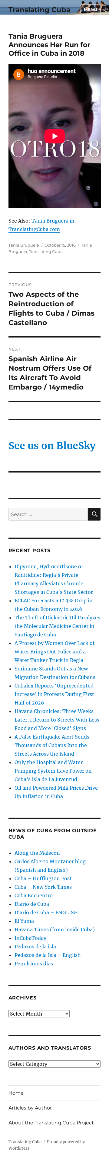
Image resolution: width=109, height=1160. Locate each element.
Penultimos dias (34, 964)
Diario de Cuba (32, 904)
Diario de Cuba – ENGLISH (46, 912)
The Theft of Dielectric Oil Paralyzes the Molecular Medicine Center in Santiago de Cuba (57, 626)
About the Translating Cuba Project (51, 1123)
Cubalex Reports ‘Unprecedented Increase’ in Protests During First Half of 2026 (54, 694)
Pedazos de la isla (35, 947)
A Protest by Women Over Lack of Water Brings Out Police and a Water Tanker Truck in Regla (54, 651)
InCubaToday (30, 938)
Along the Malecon (37, 853)
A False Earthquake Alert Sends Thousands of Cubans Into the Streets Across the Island (52, 745)
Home (16, 1093)
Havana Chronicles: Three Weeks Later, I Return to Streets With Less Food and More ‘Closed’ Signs (57, 719)
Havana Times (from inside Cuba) (55, 929)
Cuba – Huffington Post (43, 878)
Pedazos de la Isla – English (48, 955)
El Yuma (24, 921)
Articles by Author (30, 1108)
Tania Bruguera (23, 245)
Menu (90, 9)
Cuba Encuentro (34, 895)
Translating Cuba (39, 9)
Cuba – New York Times (43, 887)
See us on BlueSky (51, 446)
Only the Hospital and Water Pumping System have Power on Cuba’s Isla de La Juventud (53, 770)
